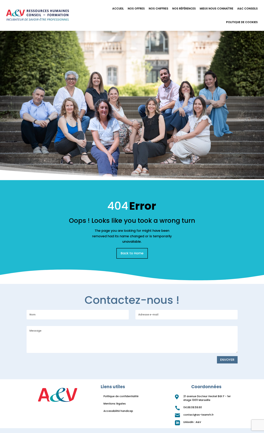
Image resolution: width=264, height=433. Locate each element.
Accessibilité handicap (118, 411)
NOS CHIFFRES (158, 8)
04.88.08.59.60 (192, 407)
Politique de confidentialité (120, 396)
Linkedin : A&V (192, 422)
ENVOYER (227, 359)
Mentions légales (114, 403)
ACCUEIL (118, 8)
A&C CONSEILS (247, 8)
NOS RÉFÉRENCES (184, 8)
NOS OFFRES (136, 8)
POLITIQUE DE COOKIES (242, 22)
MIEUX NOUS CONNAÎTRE (216, 8)
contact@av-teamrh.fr (198, 415)
